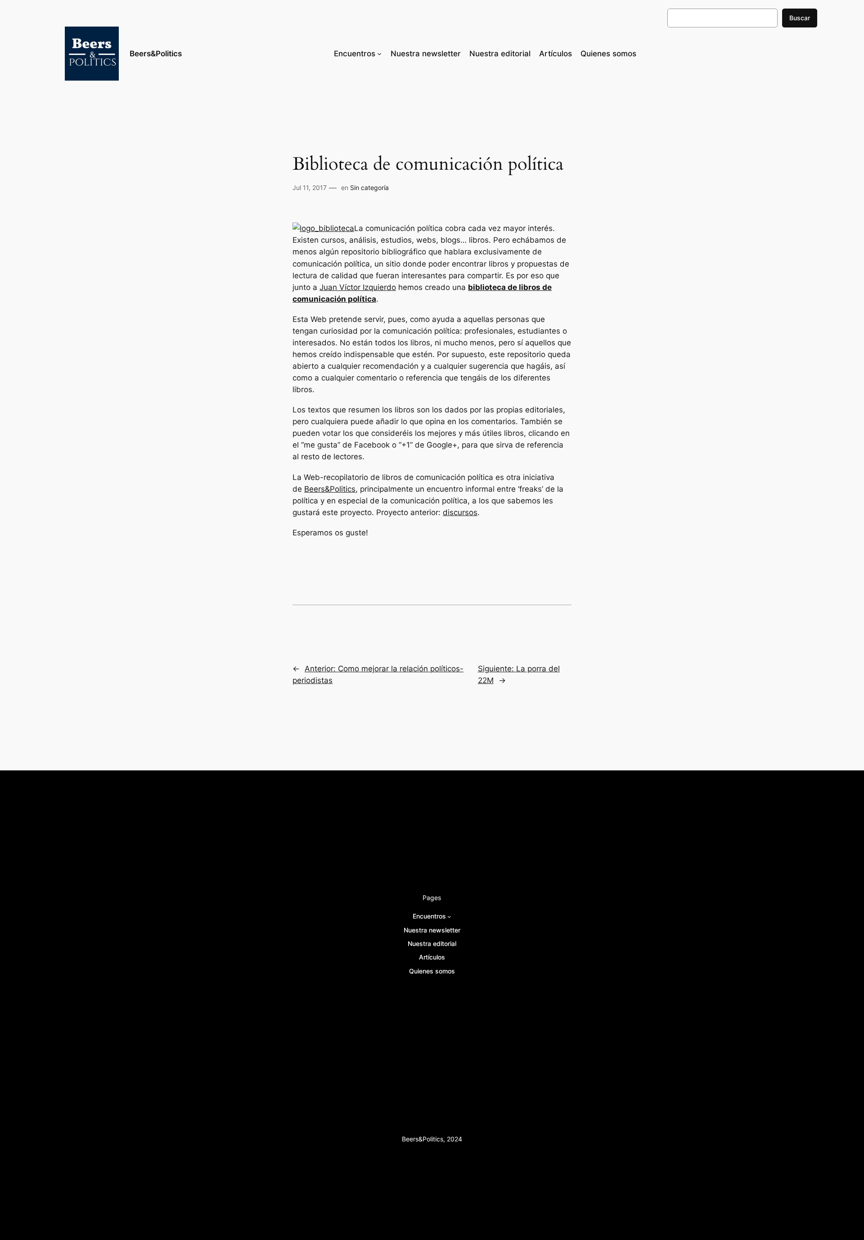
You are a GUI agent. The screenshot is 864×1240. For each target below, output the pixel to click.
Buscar (799, 18)
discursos (460, 512)
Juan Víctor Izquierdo (358, 287)
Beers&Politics (156, 53)
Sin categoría (369, 187)
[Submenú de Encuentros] (379, 53)
